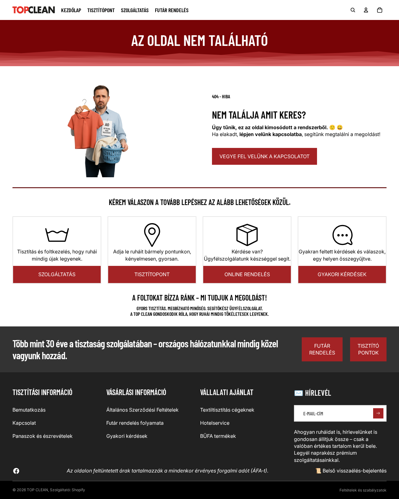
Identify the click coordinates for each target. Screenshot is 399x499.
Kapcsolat (24, 423)
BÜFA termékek (218, 436)
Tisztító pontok (368, 349)
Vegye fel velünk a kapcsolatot (264, 156)
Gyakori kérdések (342, 274)
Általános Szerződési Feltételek (142, 410)
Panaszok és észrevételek (42, 436)
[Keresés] (353, 10)
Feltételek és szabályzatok (363, 490)
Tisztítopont (152, 274)
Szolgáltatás (56, 274)
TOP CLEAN (37, 489)
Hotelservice (214, 423)
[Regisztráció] (378, 413)
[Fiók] (366, 10)
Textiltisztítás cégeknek (227, 410)
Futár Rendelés (322, 349)
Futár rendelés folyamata (135, 423)
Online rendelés (247, 274)
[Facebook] (16, 471)
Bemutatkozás (29, 410)
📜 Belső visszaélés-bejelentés (351, 470)
